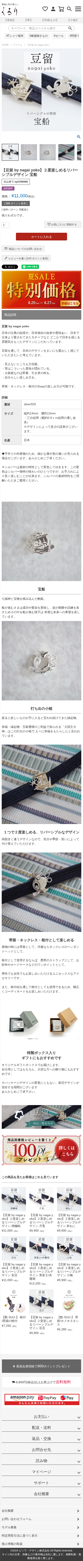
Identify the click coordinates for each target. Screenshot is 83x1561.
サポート (41, 1483)
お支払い (41, 1416)
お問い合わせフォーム (16, 1519)
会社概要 (41, 1494)
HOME (5, 45)
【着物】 (10, 20)
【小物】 (73, 20)
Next (76, 90)
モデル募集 (9, 1527)
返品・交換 (41, 1439)
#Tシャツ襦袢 (14, 35)
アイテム (17, 45)
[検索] (69, 9)
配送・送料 (41, 1428)
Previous (7, 90)
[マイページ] (53, 9)
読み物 (41, 1461)
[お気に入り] (45, 9)
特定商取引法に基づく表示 (19, 1535)
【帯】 (28, 20)
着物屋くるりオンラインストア (9, 11)
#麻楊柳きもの (39, 35)
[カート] (61, 9)
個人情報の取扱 (12, 1543)
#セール (59, 35)
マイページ (41, 1472)
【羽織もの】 (50, 20)
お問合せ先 (41, 1450)
